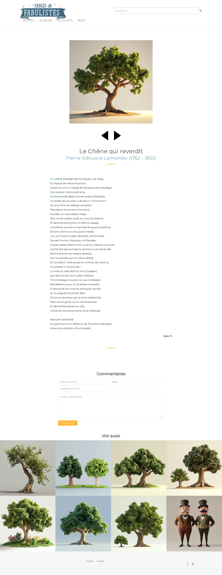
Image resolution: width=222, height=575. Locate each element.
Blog (81, 20)
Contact (100, 561)
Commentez (67, 423)
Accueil (29, 20)
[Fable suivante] (117, 134)
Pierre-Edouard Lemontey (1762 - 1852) (111, 158)
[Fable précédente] (105, 134)
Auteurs (46, 20)
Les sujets (65, 20)
